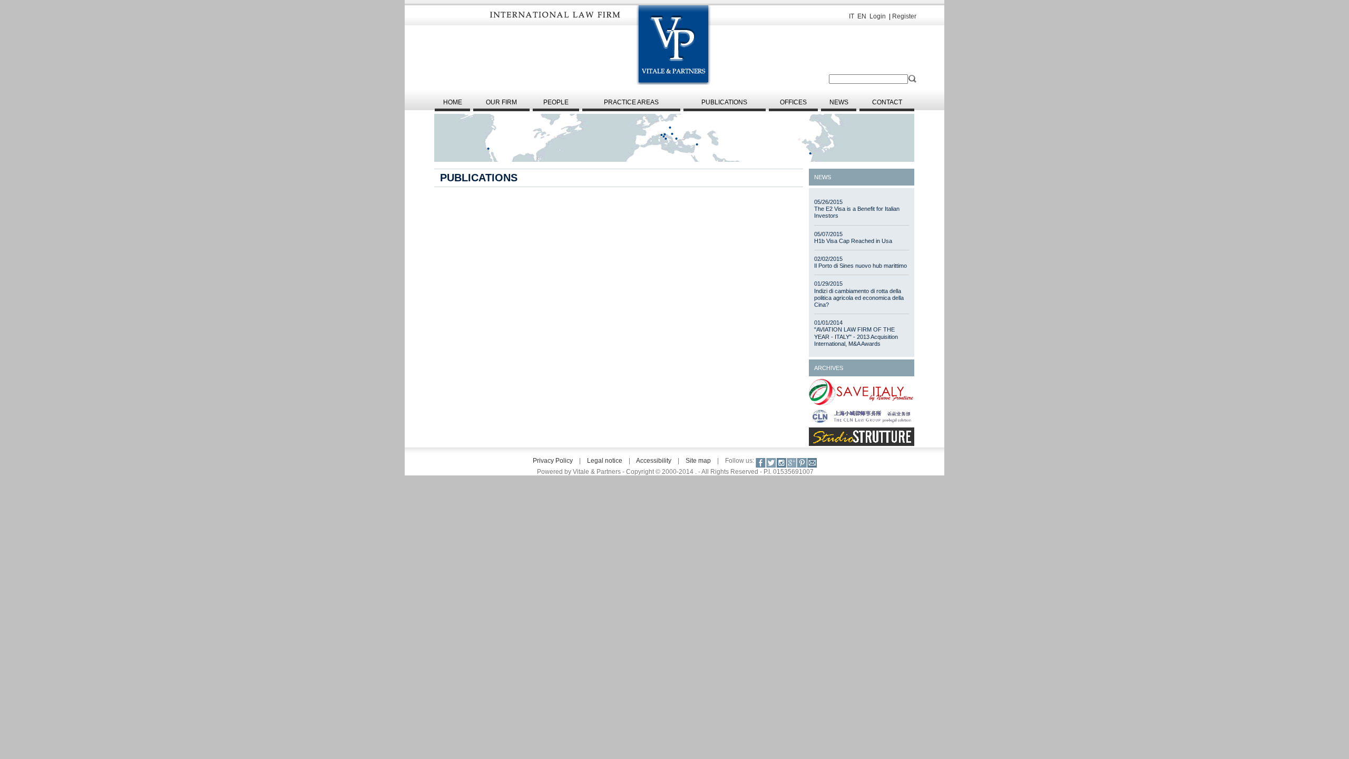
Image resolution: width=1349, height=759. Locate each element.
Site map (698, 460)
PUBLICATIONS (724, 102)
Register (904, 16)
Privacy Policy (553, 460)
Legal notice (604, 460)
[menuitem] (452, 104)
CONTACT (887, 102)
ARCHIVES (828, 368)
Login (877, 16)
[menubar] (674, 104)
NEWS (838, 102)
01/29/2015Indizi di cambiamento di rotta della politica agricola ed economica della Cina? (859, 294)
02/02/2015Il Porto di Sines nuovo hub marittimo (860, 262)
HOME (452, 102)
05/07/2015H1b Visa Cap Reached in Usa (853, 237)
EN (861, 16)
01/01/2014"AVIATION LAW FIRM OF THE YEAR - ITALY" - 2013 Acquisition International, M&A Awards (856, 333)
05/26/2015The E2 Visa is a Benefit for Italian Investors (857, 209)
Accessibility (653, 460)
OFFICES (793, 102)
